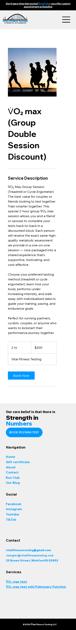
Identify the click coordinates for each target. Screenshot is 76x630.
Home (11, 457)
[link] (21, 375)
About (11, 467)
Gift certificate (18, 462)
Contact (12, 472)
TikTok (11, 519)
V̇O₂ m (11, 582)
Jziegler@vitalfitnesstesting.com (30, 555)
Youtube (12, 514)
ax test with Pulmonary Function (41, 587)
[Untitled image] (32, 72)
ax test (21, 582)
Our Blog (13, 483)
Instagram (14, 509)
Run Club (13, 477)
